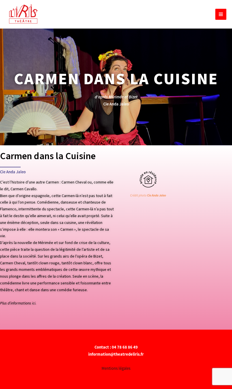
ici (33, 303)
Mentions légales (116, 368)
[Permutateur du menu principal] (220, 14)
